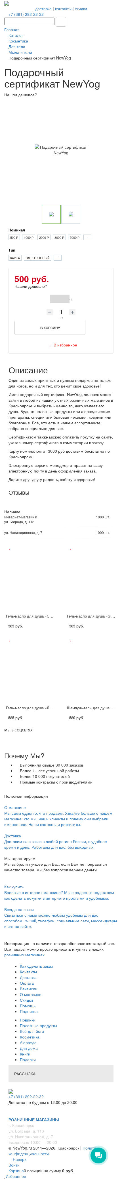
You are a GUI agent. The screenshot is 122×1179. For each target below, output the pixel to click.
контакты (63, 8)
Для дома (29, 1048)
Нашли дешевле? (30, 286)
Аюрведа (28, 1042)
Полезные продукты (38, 1025)
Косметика (29, 1037)
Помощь (27, 1005)
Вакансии (28, 988)
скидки (81, 8)
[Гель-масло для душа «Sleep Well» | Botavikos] (91, 580)
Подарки (28, 1059)
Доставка (28, 977)
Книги (25, 1054)
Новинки (27, 1020)
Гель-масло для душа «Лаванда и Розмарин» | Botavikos (55, 707)
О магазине (30, 994)
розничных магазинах (24, 954)
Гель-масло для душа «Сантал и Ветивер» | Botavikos (52, 616)
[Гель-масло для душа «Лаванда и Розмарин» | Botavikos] (30, 672)
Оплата (27, 983)
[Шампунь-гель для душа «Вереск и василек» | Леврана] (91, 672)
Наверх (19, 1159)
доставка (43, 8)
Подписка (29, 1011)
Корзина (16, 1170)
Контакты (28, 971)
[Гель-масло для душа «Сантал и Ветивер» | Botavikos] (30, 580)
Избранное (16, 1176)
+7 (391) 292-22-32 (26, 14)
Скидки (26, 1000)
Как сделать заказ (36, 966)
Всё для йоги (32, 1031)
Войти (14, 1165)
